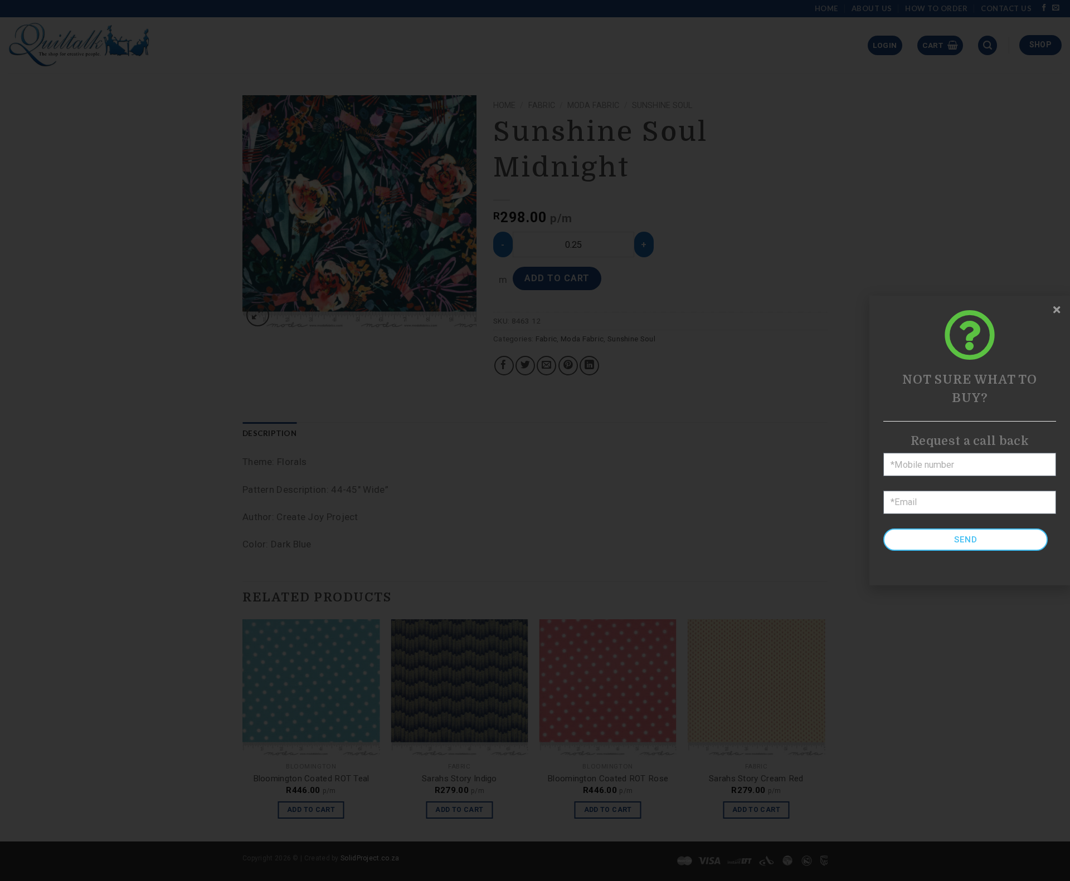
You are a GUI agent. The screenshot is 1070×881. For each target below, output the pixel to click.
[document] (535, 440)
